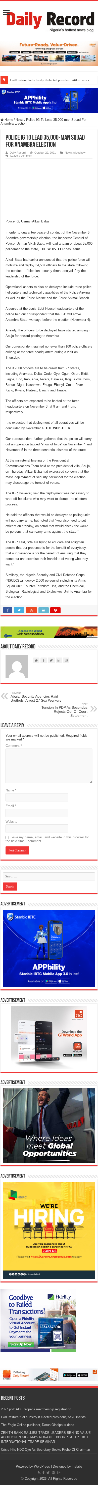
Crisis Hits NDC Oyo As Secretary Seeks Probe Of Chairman (45, 1449)
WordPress (42, 1466)
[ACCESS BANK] (49, 632)
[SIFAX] (49, 53)
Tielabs (77, 1466)
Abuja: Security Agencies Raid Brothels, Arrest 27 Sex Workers (36, 696)
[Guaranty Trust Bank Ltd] (49, 1374)
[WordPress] (53, 1473)
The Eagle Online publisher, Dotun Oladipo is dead (44, 80)
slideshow (79, 152)
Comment (14, 746)
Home (8, 120)
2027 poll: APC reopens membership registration (36, 1409)
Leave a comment (21, 155)
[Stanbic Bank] (49, 100)
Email (11, 806)
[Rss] (39, 1473)
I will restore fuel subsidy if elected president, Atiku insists (43, 1417)
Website (11, 821)
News (20, 120)
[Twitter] (48, 1473)
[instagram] (59, 1473)
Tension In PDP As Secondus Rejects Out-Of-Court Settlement (64, 710)
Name (11, 790)
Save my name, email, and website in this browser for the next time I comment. (47, 839)
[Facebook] (43, 1473)
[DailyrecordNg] (49, 20)
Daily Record (18, 152)
